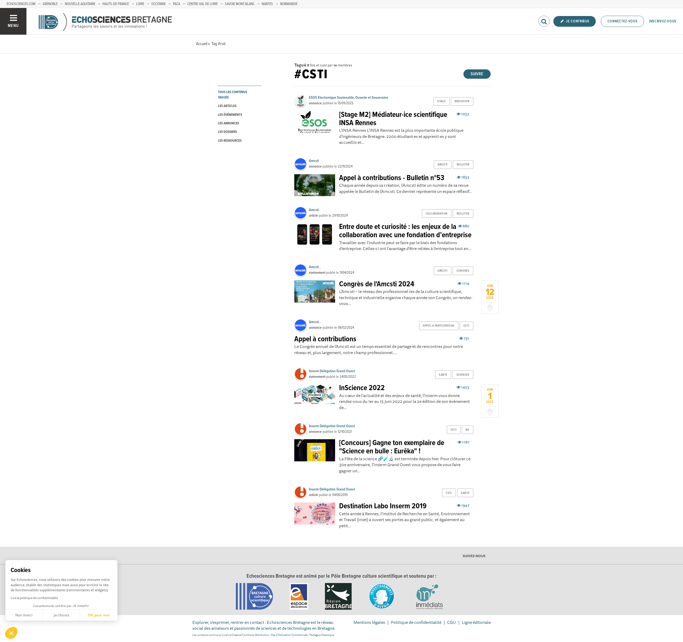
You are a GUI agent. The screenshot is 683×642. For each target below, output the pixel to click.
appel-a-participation (438, 326)
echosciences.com (21, 4)
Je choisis (61, 615)
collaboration (437, 214)
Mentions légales (369, 622)
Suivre (477, 74)
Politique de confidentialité (416, 622)
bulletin (463, 165)
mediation (462, 101)
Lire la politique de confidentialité (34, 597)
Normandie (288, 4)
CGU (451, 622)
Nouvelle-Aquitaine (80, 4)
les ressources (229, 140)
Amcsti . (314, 267)
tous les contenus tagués (232, 95)
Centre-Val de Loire (202, 4)
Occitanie (158, 4)
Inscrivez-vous (662, 21)
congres (462, 271)
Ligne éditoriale (476, 622)
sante (443, 375)
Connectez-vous (622, 21)
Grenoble (50, 4)
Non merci (24, 615)
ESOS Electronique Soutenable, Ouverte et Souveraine (348, 97)
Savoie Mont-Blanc (240, 4)
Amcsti (314, 160)
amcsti (442, 165)
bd (467, 430)
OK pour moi (99, 615)
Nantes (267, 4)
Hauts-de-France (115, 4)
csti (466, 326)
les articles (227, 106)
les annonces (228, 123)
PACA (176, 4)
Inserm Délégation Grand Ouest (332, 371)
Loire (140, 4)
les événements (230, 115)
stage (441, 101)
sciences (462, 375)
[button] (11, 633)
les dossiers (227, 132)
